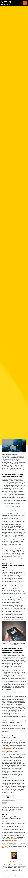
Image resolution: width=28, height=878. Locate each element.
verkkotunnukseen (6, 748)
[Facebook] (14, 876)
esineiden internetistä (20, 661)
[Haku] (10, 4)
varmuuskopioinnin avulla (10, 840)
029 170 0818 (4, 4)
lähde (12, 810)
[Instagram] (16, 876)
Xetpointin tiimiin (6, 847)
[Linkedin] (12, 876)
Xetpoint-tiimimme (6, 730)
